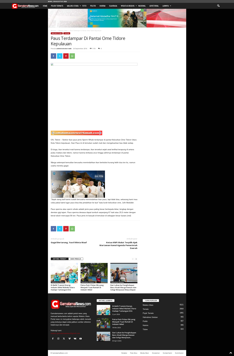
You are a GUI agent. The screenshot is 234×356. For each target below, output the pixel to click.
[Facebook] (53, 56)
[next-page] (136, 259)
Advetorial (154, 6)
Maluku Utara (73, 6)
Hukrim (102, 6)
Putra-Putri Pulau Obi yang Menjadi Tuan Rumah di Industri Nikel (92, 287)
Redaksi (124, 353)
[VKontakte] (75, 339)
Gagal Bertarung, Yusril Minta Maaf (69, 242)
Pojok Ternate (57, 6)
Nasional (142, 6)
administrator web (63, 48)
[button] (218, 6)
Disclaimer (156, 353)
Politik (93, 6)
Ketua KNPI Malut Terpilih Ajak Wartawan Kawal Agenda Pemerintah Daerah (118, 245)
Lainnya (165, 6)
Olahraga (113, 6)
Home (45, 6)
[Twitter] (59, 56)
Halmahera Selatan (57, 282)
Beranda (53, 31)
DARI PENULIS (75, 259)
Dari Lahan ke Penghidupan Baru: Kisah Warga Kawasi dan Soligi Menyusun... (124, 335)
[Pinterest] (66, 56)
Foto (84, 6)
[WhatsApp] (72, 56)
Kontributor (179, 353)
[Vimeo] (70, 339)
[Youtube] (80, 339)
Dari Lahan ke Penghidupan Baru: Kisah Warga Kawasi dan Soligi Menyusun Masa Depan (123, 287)
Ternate (146, 309)
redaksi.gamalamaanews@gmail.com (65, 333)
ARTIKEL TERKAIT (59, 259)
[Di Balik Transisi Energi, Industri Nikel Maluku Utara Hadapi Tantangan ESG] (64, 273)
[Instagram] (59, 339)
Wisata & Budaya (127, 6)
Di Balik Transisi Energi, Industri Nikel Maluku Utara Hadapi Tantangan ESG (63, 287)
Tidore (66, 33)
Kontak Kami (167, 353)
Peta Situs (133, 353)
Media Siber (144, 353)
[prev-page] (132, 259)
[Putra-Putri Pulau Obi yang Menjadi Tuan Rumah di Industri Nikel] (94, 273)
